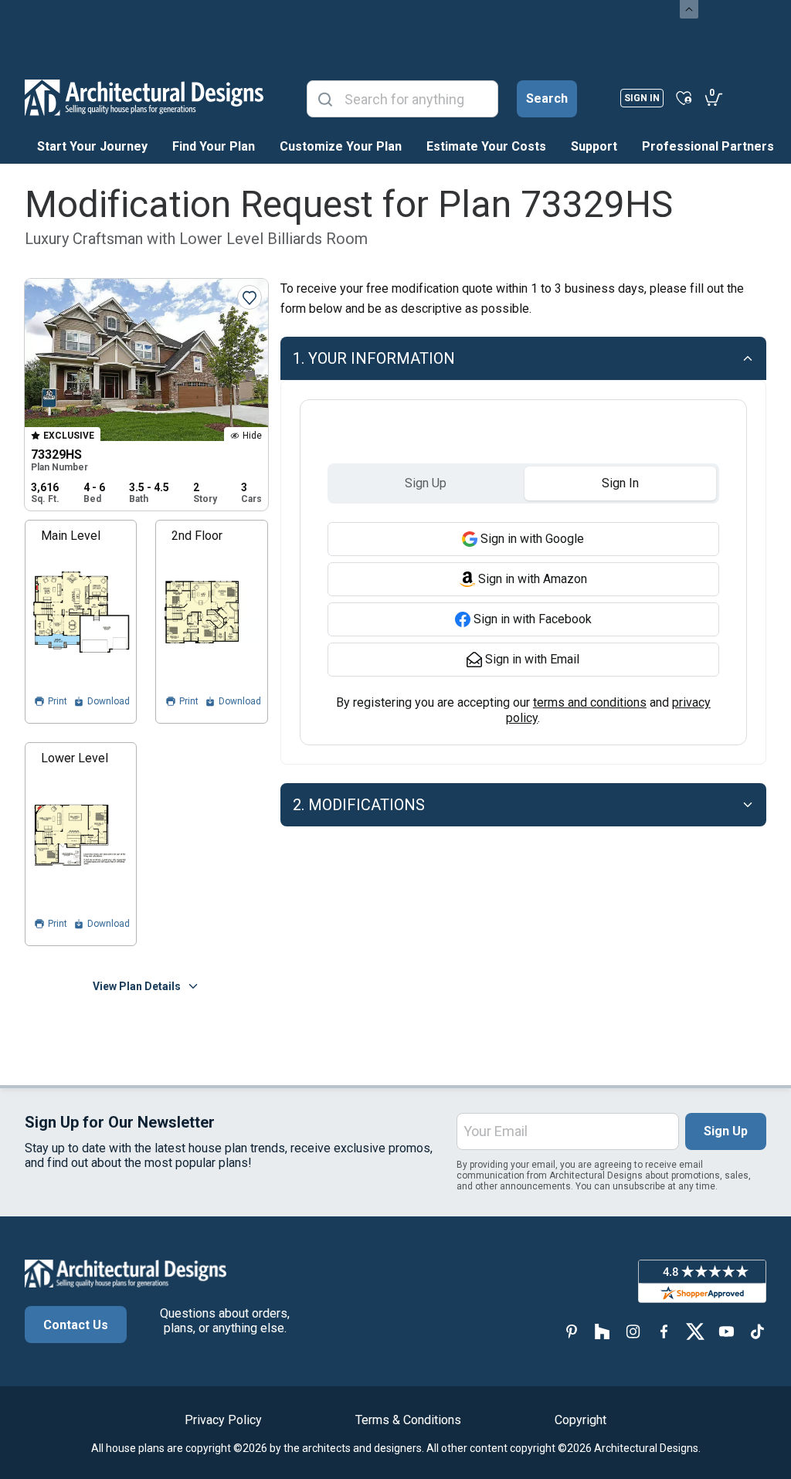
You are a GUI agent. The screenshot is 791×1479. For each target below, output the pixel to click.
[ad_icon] (144, 97)
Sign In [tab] (620, 483)
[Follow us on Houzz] (602, 1331)
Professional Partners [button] (708, 146)
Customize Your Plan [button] (341, 146)
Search (547, 98)
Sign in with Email (532, 659)
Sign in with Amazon (532, 579)
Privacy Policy (223, 1420)
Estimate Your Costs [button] (486, 146)
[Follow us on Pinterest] (571, 1331)
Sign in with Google (532, 538)
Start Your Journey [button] (92, 146)
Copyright (580, 1420)
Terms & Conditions (408, 1420)
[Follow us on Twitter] (695, 1331)
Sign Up (726, 1131)
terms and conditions (590, 702)
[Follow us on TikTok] (757, 1331)
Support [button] (594, 146)
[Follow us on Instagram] (633, 1331)
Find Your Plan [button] (213, 146)
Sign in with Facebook (533, 619)
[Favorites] (684, 97)
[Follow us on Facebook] (664, 1331)
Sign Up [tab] (425, 483)
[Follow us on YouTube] (726, 1331)
